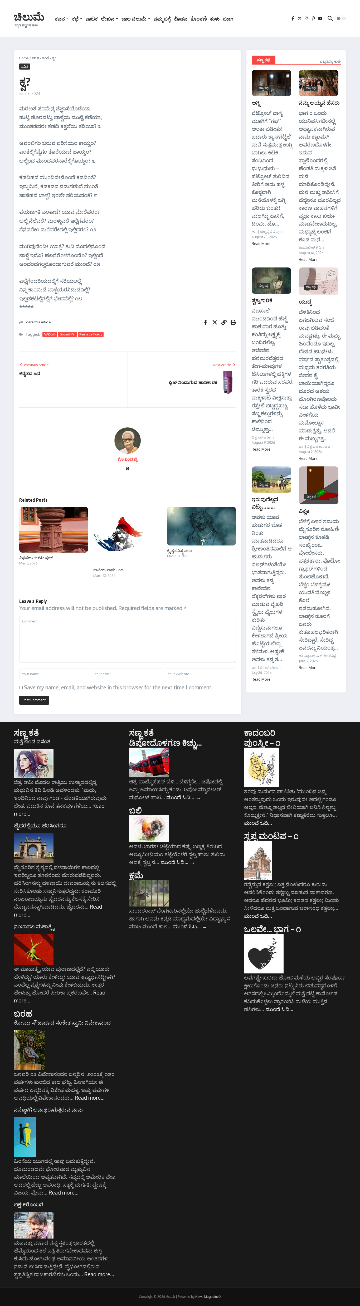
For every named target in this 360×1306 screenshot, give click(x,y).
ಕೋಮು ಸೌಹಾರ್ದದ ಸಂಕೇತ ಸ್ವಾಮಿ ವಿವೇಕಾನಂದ (62, 1022)
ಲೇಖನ (107, 18)
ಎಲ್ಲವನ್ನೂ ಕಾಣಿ (330, 61)
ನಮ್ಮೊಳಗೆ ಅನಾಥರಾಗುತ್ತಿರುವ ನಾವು (48, 1109)
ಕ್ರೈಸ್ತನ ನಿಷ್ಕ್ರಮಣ (179, 550)
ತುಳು (215, 18)
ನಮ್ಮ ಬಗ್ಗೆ (162, 18)
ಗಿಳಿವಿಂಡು (50, 334)
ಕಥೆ (75, 18)
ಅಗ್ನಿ (256, 102)
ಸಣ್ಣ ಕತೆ (26, 732)
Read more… (90, 1097)
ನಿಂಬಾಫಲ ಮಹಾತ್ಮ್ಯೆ (34, 926)
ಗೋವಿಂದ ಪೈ (127, 459)
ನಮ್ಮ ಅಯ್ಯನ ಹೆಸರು (319, 102)
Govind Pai (67, 334)
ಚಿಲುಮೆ (29, 16)
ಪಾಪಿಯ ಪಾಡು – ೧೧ (108, 569)
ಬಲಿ (135, 810)
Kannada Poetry (90, 334)
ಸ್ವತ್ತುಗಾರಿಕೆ (262, 300)
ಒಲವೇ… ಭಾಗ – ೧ (272, 928)
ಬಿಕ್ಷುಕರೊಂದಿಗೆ (28, 1204)
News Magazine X (208, 1297)
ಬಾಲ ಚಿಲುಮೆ (134, 18)
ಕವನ (60, 18)
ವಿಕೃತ (304, 510)
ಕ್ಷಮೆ (136, 875)
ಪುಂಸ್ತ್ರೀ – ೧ (262, 742)
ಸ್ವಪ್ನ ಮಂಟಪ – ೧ (271, 835)
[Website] (127, 469)
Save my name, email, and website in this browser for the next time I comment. (118, 687)
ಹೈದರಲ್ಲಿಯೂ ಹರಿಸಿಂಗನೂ (40, 825)
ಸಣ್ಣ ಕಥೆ (263, 59)
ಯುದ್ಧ (305, 301)
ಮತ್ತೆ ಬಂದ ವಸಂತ (32, 741)
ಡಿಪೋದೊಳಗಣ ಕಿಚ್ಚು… (165, 742)
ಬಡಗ (228, 18)
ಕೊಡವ (180, 18)
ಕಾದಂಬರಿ (259, 732)
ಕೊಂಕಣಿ (199, 18)
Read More (261, 243)
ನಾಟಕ (92, 18)
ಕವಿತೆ (45, 58)
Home (24, 58)
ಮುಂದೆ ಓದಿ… (183, 797)
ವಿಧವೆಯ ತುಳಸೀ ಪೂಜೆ (36, 557)
